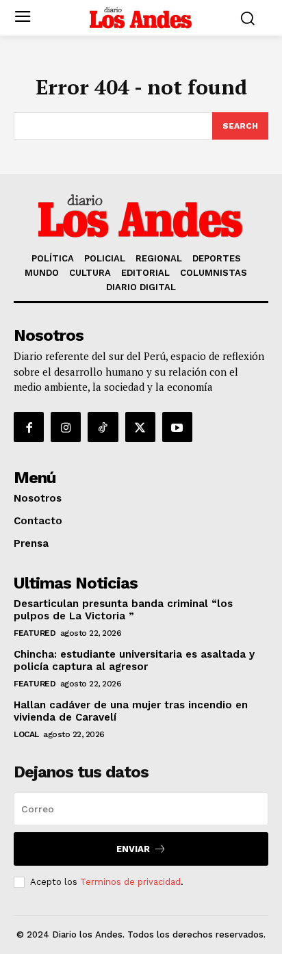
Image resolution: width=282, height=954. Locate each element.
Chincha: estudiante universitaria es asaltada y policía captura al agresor (134, 660)
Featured (34, 633)
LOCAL (26, 734)
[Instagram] (66, 427)
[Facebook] (29, 427)
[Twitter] (140, 427)
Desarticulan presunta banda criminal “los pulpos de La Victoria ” (123, 609)
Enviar (133, 849)
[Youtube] (177, 427)
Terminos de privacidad (130, 882)
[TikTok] (103, 427)
